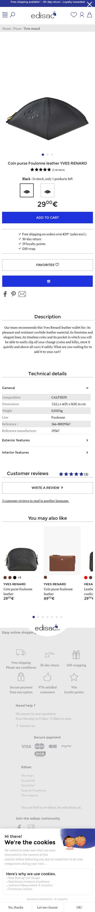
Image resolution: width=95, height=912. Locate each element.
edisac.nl (74, 807)
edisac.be (54, 807)
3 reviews (58, 169)
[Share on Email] (22, 294)
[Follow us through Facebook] (5, 294)
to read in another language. (35, 501)
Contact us (27, 725)
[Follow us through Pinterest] (13, 294)
